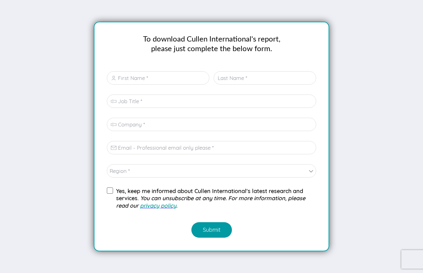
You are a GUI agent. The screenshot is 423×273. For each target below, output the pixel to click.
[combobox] (211, 171)
